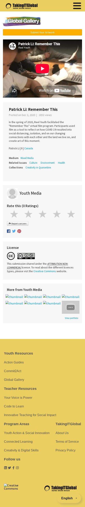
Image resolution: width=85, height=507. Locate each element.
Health (61, 162)
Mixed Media (27, 158)
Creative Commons (44, 271)
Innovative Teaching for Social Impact (30, 415)
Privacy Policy (66, 450)
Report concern (18, 223)
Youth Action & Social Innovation (27, 433)
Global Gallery (22, 21)
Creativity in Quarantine (38, 167)
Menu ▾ (64, 22)
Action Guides (14, 362)
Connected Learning (18, 441)
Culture (33, 162)
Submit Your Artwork (42, 32)
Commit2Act (12, 371)
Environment (48, 162)
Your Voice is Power (18, 397)
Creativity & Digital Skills (21, 450)
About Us (62, 433)
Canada (28, 148)
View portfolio (71, 318)
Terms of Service (67, 441)
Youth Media (30, 193)
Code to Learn (14, 406)
